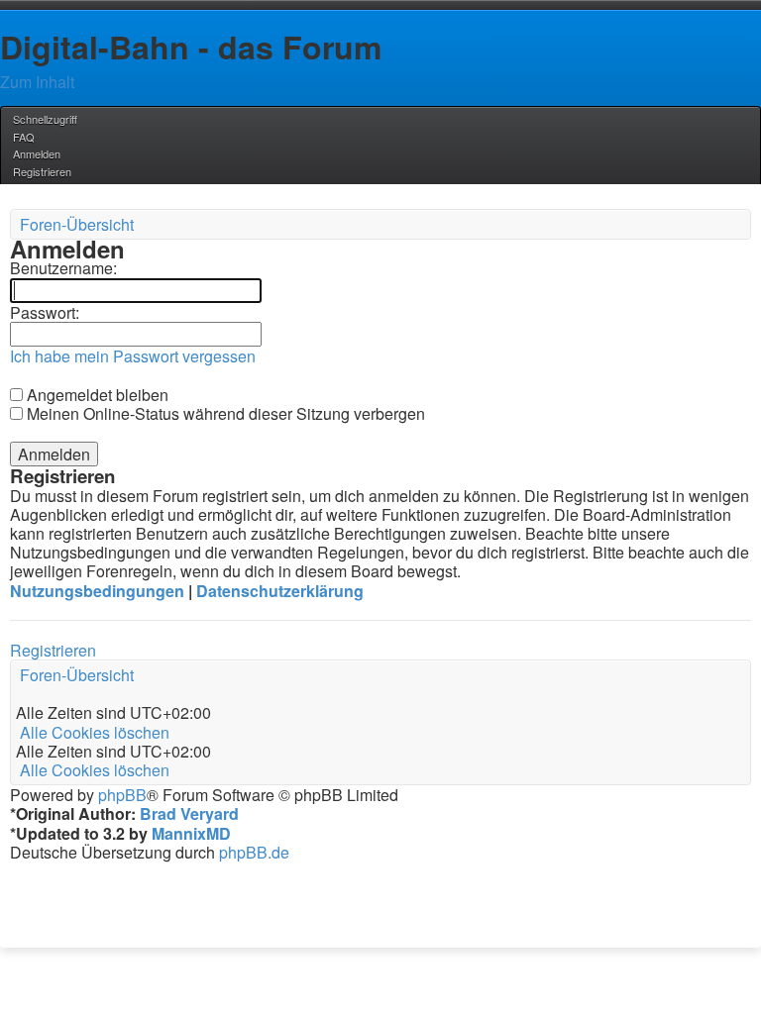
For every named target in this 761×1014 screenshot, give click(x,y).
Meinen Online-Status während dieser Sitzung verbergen (224, 413)
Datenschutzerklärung (280, 590)
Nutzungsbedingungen (97, 590)
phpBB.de (254, 852)
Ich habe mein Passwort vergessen (133, 356)
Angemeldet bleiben (95, 394)
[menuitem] (22, 137)
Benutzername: (63, 267)
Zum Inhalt (37, 81)
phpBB (122, 794)
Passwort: (44, 312)
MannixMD (191, 833)
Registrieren (53, 650)
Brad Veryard (189, 813)
